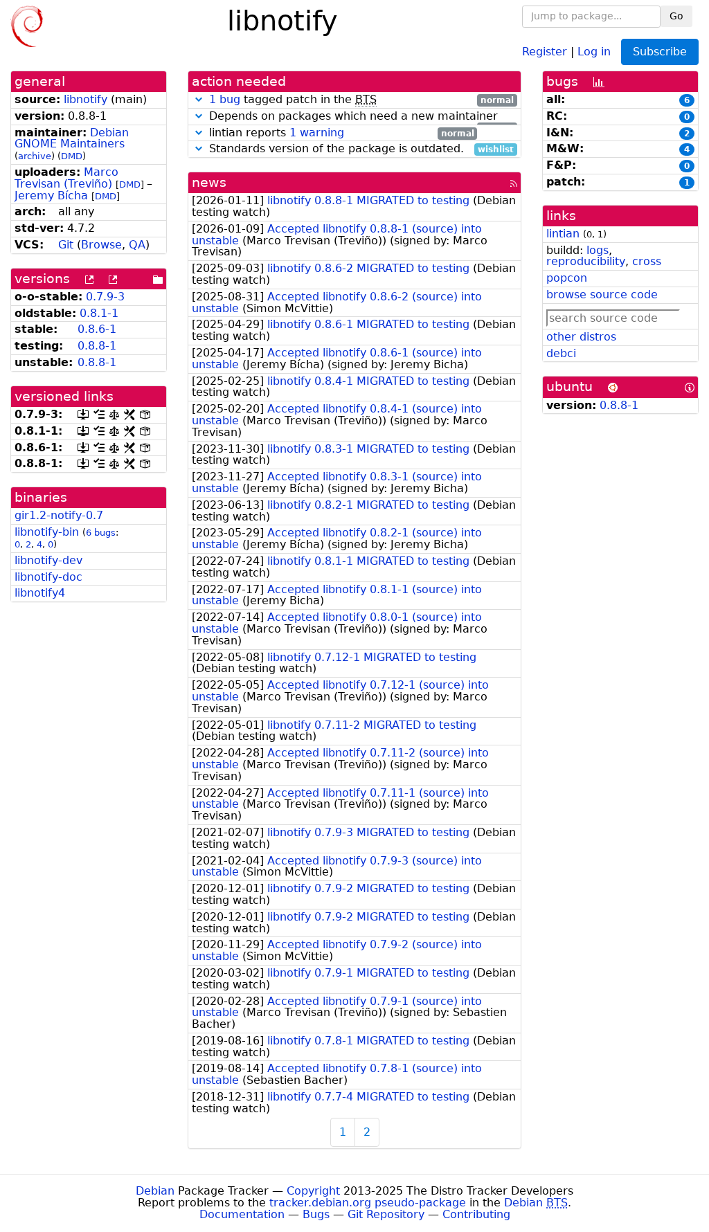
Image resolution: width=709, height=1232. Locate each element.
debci (561, 353)
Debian (155, 1190)
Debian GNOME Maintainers (72, 138)
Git (65, 244)
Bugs (316, 1214)
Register (544, 50)
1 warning (316, 132)
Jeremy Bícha (51, 195)
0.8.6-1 (97, 329)
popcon (566, 277)
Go (676, 15)
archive (34, 156)
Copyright (313, 1190)
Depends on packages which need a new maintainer (360, 117)
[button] (198, 99)
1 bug (224, 99)
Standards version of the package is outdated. (360, 149)
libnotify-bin (47, 531)
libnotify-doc (48, 576)
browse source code (602, 294)
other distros (581, 336)
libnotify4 (40, 592)
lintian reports (340, 133)
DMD (71, 156)
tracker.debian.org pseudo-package (367, 1202)
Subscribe (660, 51)
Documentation (242, 1214)
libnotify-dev (48, 560)
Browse (101, 244)
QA (137, 244)
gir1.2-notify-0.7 (59, 515)
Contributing (476, 1214)
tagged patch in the (361, 100)
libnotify (85, 99)
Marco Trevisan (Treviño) (66, 177)
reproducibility (585, 261)
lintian (563, 233)
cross (646, 261)
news (209, 182)
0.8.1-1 (99, 313)
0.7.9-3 (105, 296)
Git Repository (386, 1214)
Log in (594, 50)
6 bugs (101, 532)
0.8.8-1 (97, 345)
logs (597, 250)
